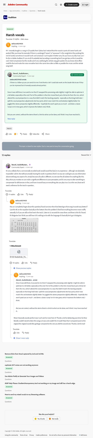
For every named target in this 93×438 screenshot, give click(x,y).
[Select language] (61, 5)
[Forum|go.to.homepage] (18, 5)
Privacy (31, 435)
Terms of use (23, 435)
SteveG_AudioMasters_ (21, 73)
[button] (4, 5)
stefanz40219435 (17, 44)
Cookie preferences (41, 435)
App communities (15, 11)
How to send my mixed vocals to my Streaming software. (25, 394)
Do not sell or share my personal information (63, 435)
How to (9, 128)
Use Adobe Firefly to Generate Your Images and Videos (24, 376)
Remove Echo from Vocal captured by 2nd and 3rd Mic (24, 354)
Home (5, 11)
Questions (32, 11)
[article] (46, 179)
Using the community (11, 435)
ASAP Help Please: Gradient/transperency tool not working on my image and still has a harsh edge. (40, 383)
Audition (24, 11)
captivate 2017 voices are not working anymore (21, 365)
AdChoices (84, 435)
